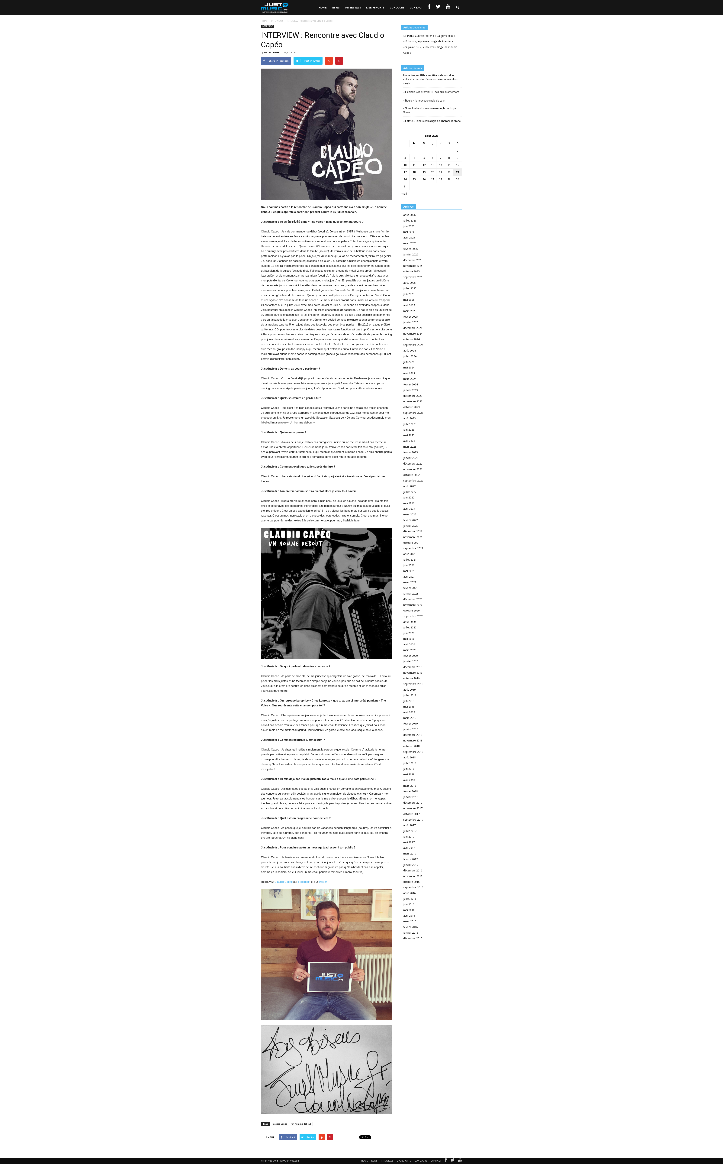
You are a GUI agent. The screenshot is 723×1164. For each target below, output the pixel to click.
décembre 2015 (412, 938)
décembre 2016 (412, 870)
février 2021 (410, 588)
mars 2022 (409, 514)
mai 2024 (409, 367)
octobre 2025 (411, 271)
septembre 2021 (413, 548)
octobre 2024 (411, 339)
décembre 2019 (412, 667)
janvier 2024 (410, 390)
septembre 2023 (413, 412)
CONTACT (416, 7)
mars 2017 (409, 853)
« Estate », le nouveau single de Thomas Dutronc (432, 120)
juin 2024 (408, 362)
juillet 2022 (409, 492)
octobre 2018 (411, 746)
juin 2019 (408, 701)
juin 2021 (408, 565)
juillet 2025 (409, 288)
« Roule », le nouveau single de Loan (424, 100)
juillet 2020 (409, 627)
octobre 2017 (411, 814)
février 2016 (410, 927)
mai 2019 (409, 706)
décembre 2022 (412, 463)
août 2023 (409, 418)
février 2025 (410, 316)
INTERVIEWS (353, 7)
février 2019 (410, 723)
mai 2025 (409, 299)
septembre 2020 (413, 616)
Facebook (304, 881)
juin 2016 (408, 904)
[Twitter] (452, 1161)
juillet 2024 (409, 356)
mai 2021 (409, 571)
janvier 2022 (410, 525)
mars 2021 (409, 582)
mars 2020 (409, 650)
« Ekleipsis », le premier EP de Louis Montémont (431, 91)
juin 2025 (408, 294)
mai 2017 (409, 842)
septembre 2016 (413, 887)
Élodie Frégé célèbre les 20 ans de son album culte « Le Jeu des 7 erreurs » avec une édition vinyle (430, 79)
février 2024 (410, 384)
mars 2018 (409, 785)
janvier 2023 (410, 458)
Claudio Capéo (284, 881)
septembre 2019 (413, 684)
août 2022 (409, 486)
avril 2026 (409, 237)
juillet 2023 (409, 424)
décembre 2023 (412, 395)
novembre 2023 (413, 401)
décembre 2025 (412, 260)
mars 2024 (409, 379)
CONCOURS (397, 7)
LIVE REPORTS (375, 7)
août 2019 (409, 689)
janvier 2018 (410, 797)
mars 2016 (409, 921)
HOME (323, 7)
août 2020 (409, 622)
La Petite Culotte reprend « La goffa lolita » (429, 35)
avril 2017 (409, 848)
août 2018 (409, 757)
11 (414, 165)
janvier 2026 (410, 254)
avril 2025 (409, 305)
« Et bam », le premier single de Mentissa (428, 41)
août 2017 (409, 825)
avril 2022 (409, 509)
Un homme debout (301, 1123)
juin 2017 (408, 836)
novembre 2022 (413, 469)
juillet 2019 (409, 695)
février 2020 (410, 655)
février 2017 (410, 859)
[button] (457, 7)
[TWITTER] (438, 7)
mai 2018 (409, 774)
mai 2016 (409, 910)
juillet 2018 (409, 763)
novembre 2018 (413, 740)
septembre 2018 (413, 752)
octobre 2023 (411, 407)
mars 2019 (409, 718)
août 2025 (409, 282)
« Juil (404, 193)
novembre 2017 (413, 808)
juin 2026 (408, 226)
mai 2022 (409, 503)
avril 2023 (409, 441)
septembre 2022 (413, 480)
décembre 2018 (412, 735)
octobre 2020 (411, 610)
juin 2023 (408, 429)
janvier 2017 (410, 865)
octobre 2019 (411, 678)
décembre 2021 (412, 531)
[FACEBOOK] (429, 7)
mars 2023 (409, 446)
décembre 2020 (412, 599)
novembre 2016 (413, 876)
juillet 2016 (409, 898)
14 (440, 165)
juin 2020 (408, 633)
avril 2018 (409, 780)
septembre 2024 (413, 345)
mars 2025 (409, 311)
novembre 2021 (413, 537)
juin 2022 (408, 497)
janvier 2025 (410, 322)
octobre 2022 (411, 475)
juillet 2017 (409, 831)
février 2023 (410, 452)
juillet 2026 (409, 220)
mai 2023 (409, 435)
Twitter (323, 881)
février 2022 (410, 520)
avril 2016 (409, 915)
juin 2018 (408, 768)
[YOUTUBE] (448, 7)
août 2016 (409, 893)
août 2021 (409, 554)
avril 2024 (409, 373)
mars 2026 (409, 243)
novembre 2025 (413, 265)
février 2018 (410, 791)
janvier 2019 (410, 729)
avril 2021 (409, 576)
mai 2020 (409, 638)
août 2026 (409, 215)
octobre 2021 (411, 542)
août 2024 (409, 350)
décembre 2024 (412, 328)
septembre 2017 (413, 819)
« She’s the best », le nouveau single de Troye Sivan (429, 110)
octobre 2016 (411, 882)
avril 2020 (409, 644)
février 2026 (410, 249)
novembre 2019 (413, 672)
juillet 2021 (409, 559)
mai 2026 (409, 232)
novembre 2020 (413, 605)
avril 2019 (409, 712)
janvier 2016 (410, 932)
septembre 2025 (413, 277)
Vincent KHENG (272, 52)
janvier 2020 (410, 661)
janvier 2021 (410, 593)
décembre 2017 (412, 802)
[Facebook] (446, 1161)
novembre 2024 (413, 333)
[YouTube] (460, 1161)
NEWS (336, 7)
